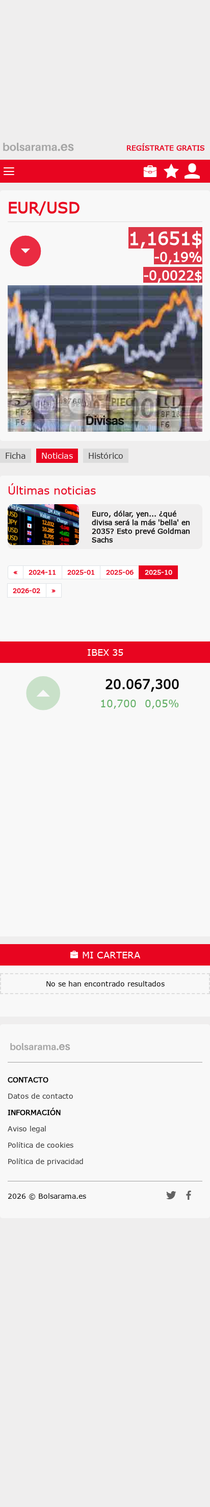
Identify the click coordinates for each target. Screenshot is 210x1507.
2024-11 (42, 572)
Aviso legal (27, 1128)
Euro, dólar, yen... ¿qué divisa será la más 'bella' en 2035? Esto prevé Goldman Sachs (141, 526)
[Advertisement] (105, 105)
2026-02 (26, 590)
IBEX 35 (105, 652)
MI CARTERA (109, 954)
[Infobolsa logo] (38, 147)
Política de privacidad (46, 1161)
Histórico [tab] (105, 455)
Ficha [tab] (15, 455)
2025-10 (158, 572)
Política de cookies (40, 1145)
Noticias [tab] (57, 455)
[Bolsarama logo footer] (40, 1047)
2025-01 (81, 572)
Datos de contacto (40, 1096)
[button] (171, 1198)
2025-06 (120, 572)
